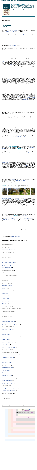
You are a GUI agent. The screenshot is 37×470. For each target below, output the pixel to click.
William (18, 97)
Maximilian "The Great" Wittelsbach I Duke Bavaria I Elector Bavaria (11, 308)
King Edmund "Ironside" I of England (9, 31)
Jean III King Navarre (5, 278)
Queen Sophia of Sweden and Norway (7, 377)
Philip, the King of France (20, 118)
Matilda (32, 92)
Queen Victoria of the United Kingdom (7, 375)
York (17, 98)
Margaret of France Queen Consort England (8, 255)
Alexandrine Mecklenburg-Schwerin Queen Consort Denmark (10, 388)
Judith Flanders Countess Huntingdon (23, 153)
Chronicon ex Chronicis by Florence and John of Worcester (10, 92)
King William (14, 116)
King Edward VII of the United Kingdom (7, 380)
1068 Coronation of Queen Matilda (7, 25)
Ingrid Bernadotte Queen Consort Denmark (7, 393)
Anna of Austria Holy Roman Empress (7, 316)
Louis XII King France (5, 277)
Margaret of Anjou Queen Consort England (7, 272)
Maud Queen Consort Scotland (24, 152)
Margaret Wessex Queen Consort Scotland (7, 437)
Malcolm (6, 97)
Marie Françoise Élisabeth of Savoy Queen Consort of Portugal (10, 331)
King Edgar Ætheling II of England (15, 58)
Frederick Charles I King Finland (6, 385)
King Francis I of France (5, 288)
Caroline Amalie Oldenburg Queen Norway (7, 367)
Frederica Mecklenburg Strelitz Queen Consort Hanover (9, 360)
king (16, 83)
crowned (14, 93)
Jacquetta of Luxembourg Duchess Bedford (8, 270)
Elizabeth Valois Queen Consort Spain (7, 301)
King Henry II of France (5, 295)
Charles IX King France (5, 303)
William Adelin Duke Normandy (14, 218)
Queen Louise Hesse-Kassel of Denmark (7, 372)
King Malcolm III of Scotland (23, 48)
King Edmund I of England (25, 412)
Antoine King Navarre (5, 293)
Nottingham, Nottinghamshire (31, 97)
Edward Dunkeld (4, 185)
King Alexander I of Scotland (11, 135)
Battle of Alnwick (12, 179)
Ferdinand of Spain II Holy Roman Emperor (7, 313)
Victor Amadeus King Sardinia (6, 334)
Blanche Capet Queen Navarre (6, 254)
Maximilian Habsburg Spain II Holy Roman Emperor (8, 296)
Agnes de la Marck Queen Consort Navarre (7, 244)
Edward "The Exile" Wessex (13, 30)
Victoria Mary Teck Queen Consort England (7, 383)
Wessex (9, 20)
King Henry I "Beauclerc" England (28, 218)
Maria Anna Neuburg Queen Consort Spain (7, 337)
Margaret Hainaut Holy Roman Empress (7, 260)
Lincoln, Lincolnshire (25, 99)
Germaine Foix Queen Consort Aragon (7, 285)
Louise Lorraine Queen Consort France (7, 306)
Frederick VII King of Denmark (6, 370)
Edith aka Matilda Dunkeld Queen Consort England (10, 219)
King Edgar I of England (23, 417)
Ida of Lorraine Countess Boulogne (19, 148)
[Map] (2, 98)
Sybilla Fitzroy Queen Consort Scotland (21, 136)
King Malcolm (15, 66)
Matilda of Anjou (20, 221)
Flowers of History (4, 61)
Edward (3, 199)
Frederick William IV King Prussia (6, 365)
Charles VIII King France (5, 280)
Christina (11, 64)
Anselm (26, 165)
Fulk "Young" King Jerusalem (30, 221)
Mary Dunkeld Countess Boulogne (12, 146)
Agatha (9, 21)
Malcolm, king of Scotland (29, 61)
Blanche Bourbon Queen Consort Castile (7, 265)
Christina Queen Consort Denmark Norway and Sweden (9, 275)
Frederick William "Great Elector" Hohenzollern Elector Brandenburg (11, 324)
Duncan (27, 181)
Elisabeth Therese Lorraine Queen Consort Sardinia (8, 347)
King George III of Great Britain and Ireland (7, 349)
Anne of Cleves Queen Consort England (7, 290)
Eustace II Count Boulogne (10, 148)
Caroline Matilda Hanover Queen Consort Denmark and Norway (10, 354)
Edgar (17, 78)
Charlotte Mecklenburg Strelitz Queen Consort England (9, 352)
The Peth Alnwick (16, 181)
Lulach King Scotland (11, 48)
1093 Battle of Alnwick (5, 26)
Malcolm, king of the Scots (24, 198)
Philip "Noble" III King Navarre (6, 257)
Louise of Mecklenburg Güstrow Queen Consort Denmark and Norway (11, 336)
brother (26, 83)
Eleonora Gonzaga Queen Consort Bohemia (7, 326)
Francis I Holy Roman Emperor (6, 344)
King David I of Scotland (11, 151)
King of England (28, 58)
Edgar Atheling (21, 62)
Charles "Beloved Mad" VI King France (7, 267)
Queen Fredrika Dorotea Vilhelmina (6, 362)
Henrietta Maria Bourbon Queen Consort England (8, 321)
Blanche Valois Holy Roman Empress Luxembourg (8, 262)
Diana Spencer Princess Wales (6, 401)
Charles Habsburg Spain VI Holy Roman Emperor (8, 342)
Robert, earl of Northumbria (21, 199)
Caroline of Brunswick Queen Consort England (8, 357)
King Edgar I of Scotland (11, 112)
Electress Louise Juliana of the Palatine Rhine (8, 311)
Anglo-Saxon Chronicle (5, 78)
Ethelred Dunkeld (9, 173)
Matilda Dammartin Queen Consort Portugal (8, 252)
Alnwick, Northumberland (23, 179)
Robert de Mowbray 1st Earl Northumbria (19, 180)
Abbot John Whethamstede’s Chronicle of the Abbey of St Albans (20, 4)
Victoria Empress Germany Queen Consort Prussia (8, 378)
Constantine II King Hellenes (6, 398)
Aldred (19, 93)
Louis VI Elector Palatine (5, 298)
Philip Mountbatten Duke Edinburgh (6, 395)
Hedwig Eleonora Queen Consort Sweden (7, 329)
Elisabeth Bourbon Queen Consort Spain (7, 319)
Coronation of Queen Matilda (7, 89)
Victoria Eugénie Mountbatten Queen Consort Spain (9, 390)
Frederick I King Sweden (5, 339)
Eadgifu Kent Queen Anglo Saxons (29, 415)
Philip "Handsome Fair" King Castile (6, 283)
